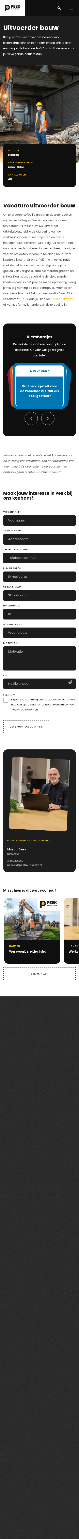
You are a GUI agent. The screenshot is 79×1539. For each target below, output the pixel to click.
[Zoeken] (59, 8)
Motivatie (11, 643)
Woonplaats (12, 624)
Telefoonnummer (16, 549)
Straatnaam (12, 586)
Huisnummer (12, 605)
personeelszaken (63, 299)
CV (5, 675)
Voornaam (12, 511)
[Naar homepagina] (12, 8)
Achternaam (13, 530)
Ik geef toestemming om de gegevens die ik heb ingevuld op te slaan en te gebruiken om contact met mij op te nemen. (43, 704)
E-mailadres (13, 568)
